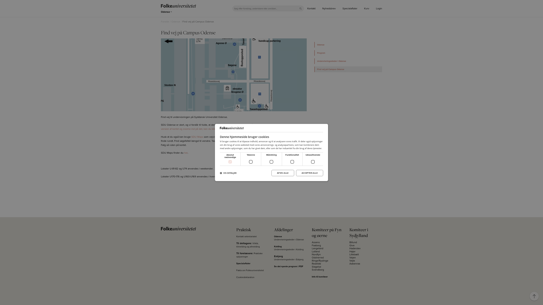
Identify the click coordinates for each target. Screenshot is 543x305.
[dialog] (271, 152)
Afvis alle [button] (283, 173)
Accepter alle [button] (310, 173)
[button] (228, 173)
